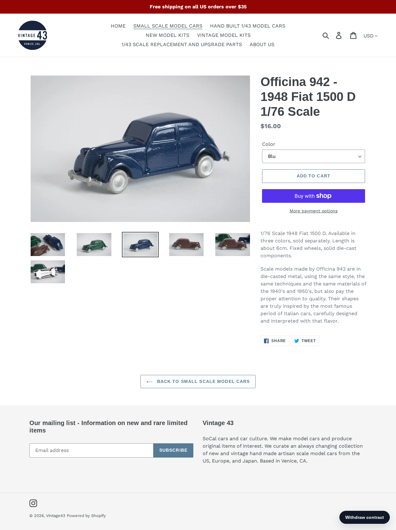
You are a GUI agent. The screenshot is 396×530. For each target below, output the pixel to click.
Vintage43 (55, 515)
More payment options (314, 210)
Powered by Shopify (86, 515)
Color (268, 144)
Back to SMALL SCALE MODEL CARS (203, 381)
